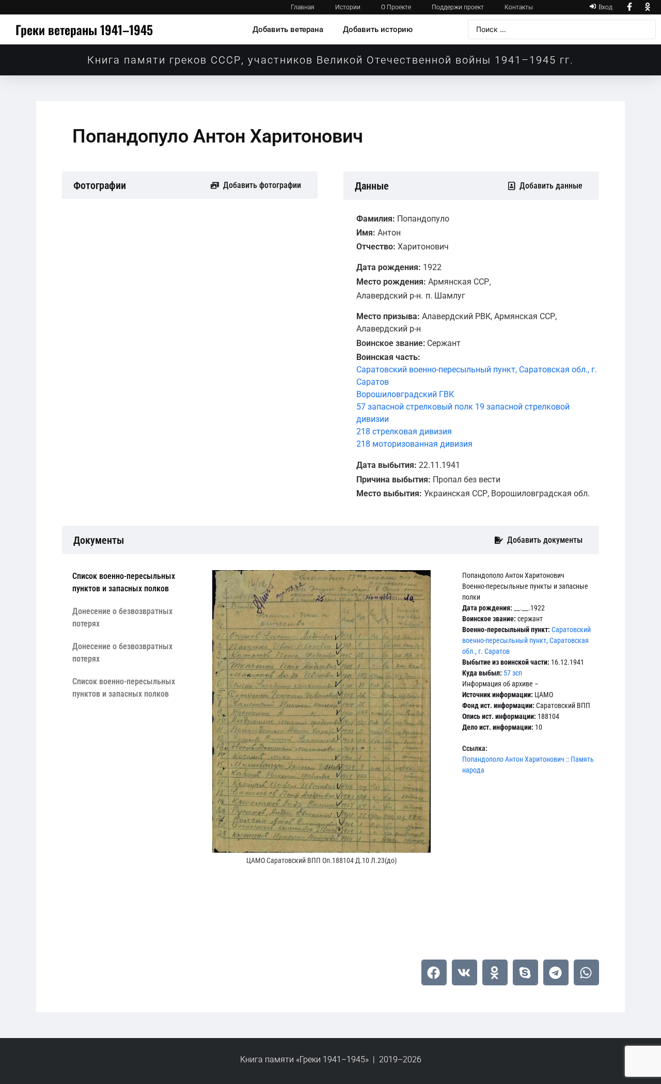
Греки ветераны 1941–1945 (84, 29)
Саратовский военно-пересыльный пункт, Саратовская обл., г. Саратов (526, 640)
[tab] (134, 582)
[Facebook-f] (629, 7)
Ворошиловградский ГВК (405, 394)
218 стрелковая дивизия (404, 431)
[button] (434, 972)
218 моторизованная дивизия (414, 444)
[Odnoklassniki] (648, 7)
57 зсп (512, 673)
